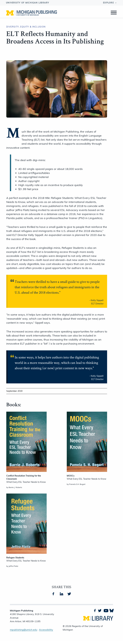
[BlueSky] (111, 610)
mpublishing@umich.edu (23, 629)
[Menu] (114, 13)
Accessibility (46, 629)
